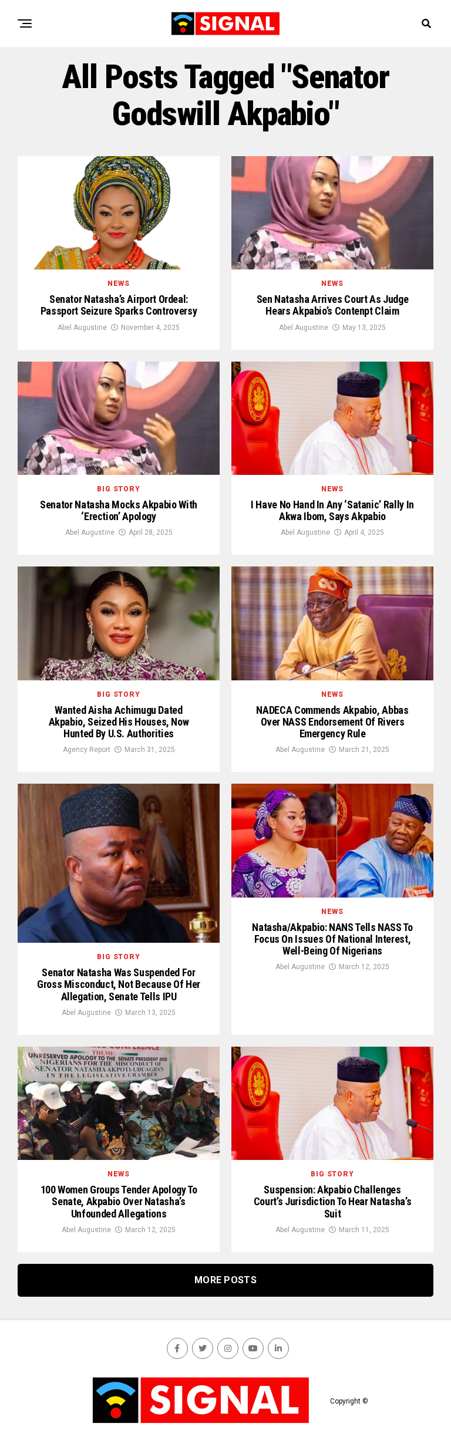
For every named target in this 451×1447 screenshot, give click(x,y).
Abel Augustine (82, 327)
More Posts (225, 1280)
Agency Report (86, 750)
